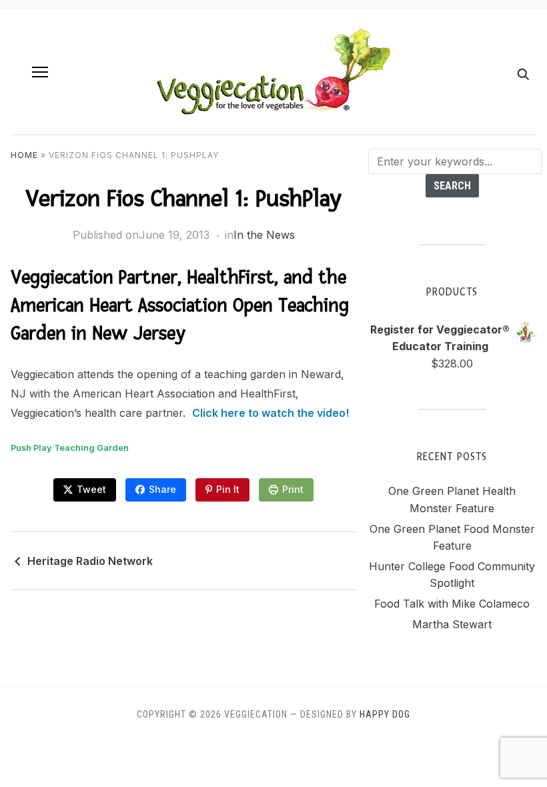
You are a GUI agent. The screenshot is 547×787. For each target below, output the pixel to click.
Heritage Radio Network (90, 561)
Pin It (227, 489)
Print (293, 489)
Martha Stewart (452, 624)
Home (24, 155)
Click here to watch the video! (270, 413)
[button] (40, 72)
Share (162, 489)
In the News (264, 234)
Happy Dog (385, 714)
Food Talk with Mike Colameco (452, 603)
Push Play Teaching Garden (70, 448)
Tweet (91, 489)
